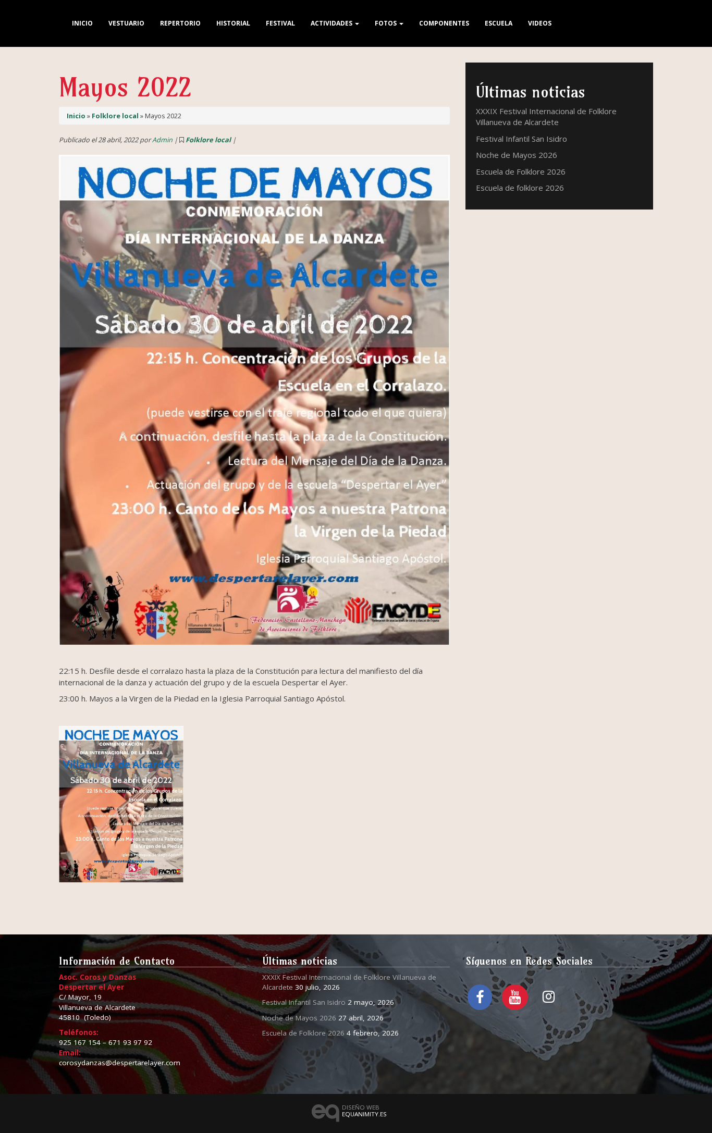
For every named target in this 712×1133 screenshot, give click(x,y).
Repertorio (180, 23)
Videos (539, 23)
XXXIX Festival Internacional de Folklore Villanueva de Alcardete (546, 116)
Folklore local (115, 115)
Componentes (444, 23)
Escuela (498, 23)
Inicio (82, 23)
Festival (280, 23)
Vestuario (126, 23)
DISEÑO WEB (364, 1110)
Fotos (386, 23)
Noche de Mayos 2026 (516, 155)
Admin (162, 139)
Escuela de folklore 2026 (520, 187)
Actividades (332, 23)
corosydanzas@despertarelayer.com (119, 1062)
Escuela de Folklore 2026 (521, 171)
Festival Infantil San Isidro (521, 138)
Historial (233, 23)
